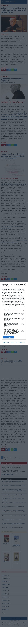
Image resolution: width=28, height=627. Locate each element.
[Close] (25, 284)
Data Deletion (6, 342)
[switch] (22, 314)
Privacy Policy (22, 342)
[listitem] (14, 310)
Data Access (14, 342)
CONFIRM (8, 337)
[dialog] (14, 313)
